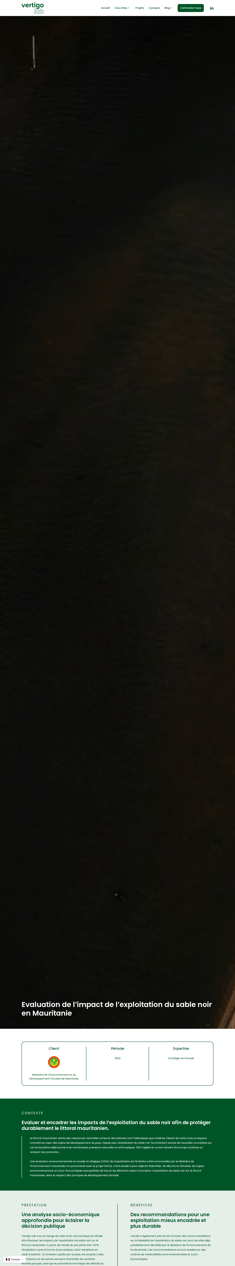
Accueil (105, 8)
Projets (139, 8)
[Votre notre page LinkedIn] (211, 8)
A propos (154, 8)
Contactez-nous (190, 8)
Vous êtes (121, 8)
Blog (167, 8)
